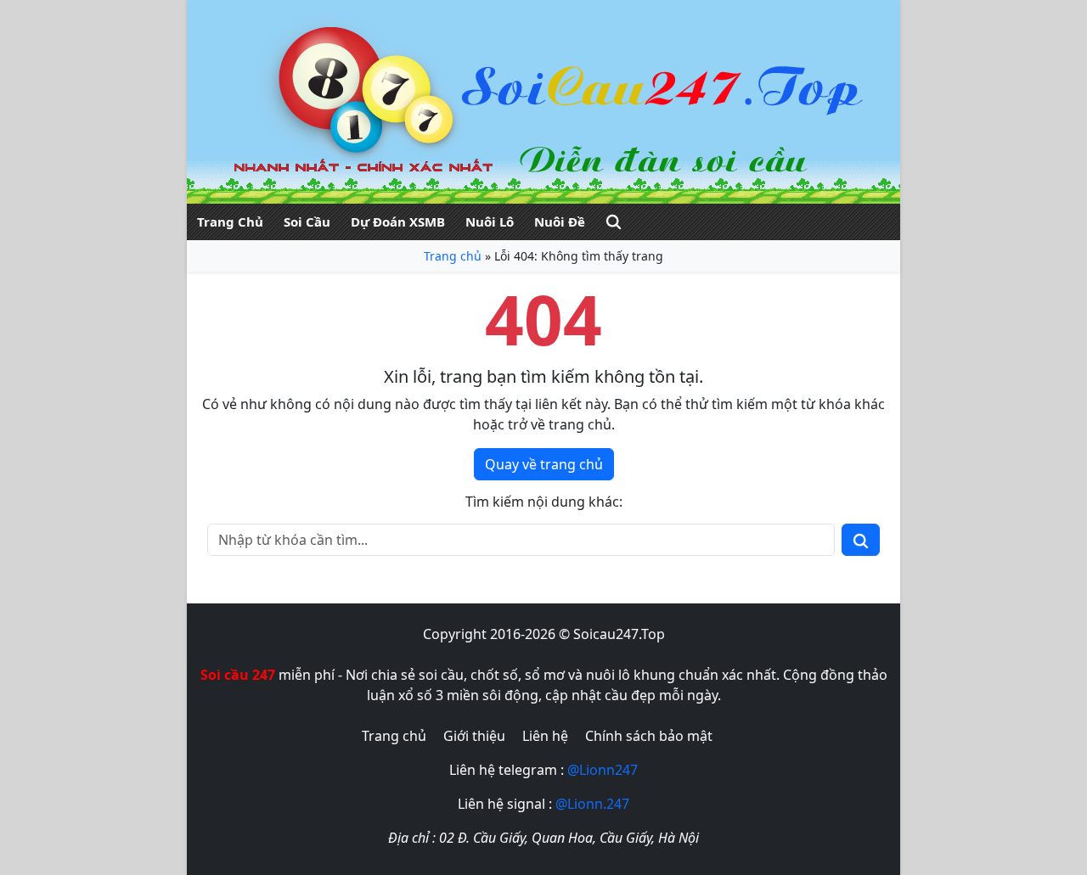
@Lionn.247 (592, 803)
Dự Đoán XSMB (398, 221)
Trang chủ (453, 256)
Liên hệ (545, 735)
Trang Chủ (230, 221)
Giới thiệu (474, 735)
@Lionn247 (602, 769)
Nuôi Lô (489, 221)
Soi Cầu (307, 221)
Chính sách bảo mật (648, 735)
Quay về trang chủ (544, 464)
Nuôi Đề (559, 221)
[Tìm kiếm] (613, 222)
